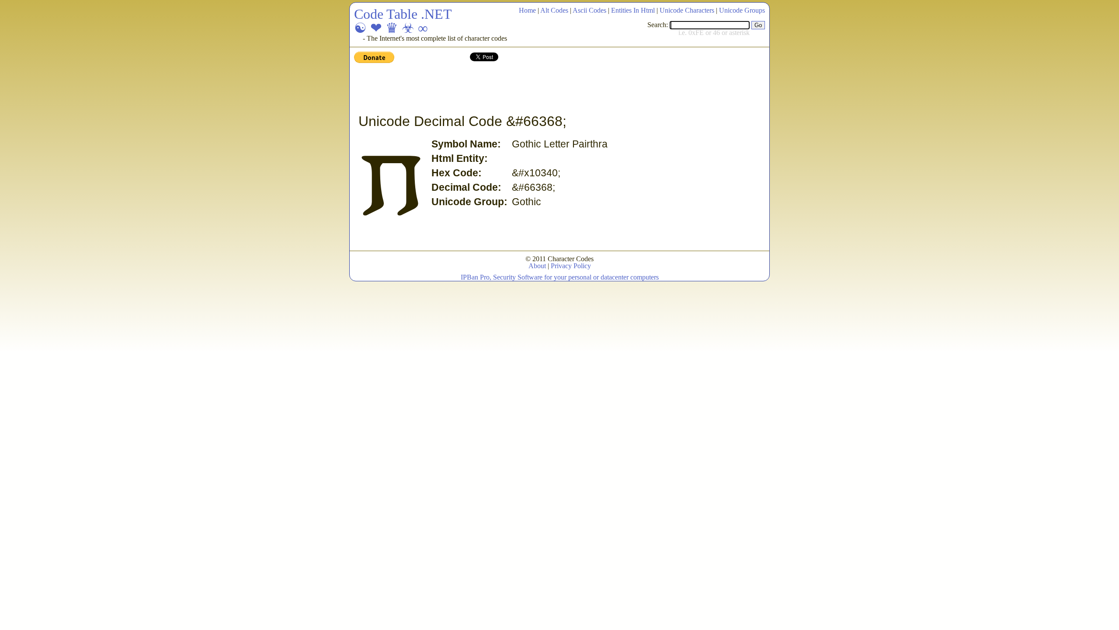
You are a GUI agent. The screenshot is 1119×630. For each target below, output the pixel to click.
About (537, 266)
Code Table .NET (403, 14)
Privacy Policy (571, 266)
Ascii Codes (589, 10)
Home (527, 10)
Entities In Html (633, 10)
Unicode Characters (687, 10)
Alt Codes (554, 10)
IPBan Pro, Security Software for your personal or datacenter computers (560, 277)
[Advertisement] (513, 88)
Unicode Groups (742, 10)
